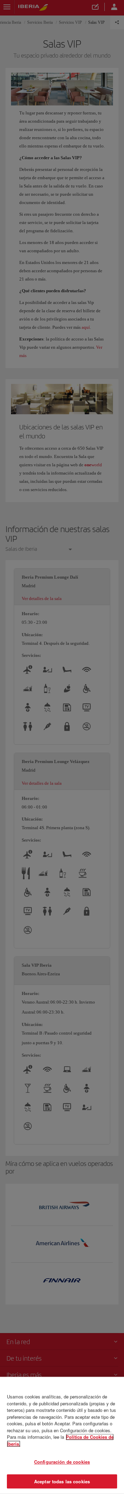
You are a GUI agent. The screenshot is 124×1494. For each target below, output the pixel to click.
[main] (62, 1435)
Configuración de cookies (62, 1462)
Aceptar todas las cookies (62, 1481)
